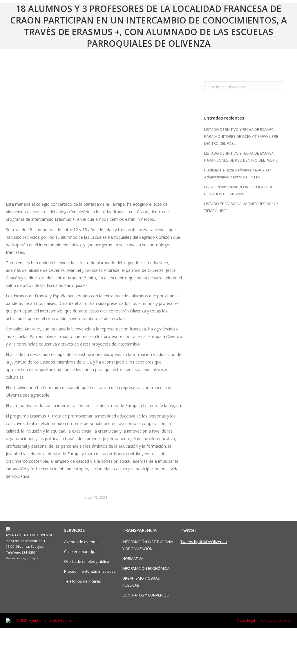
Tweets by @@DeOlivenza (203, 541)
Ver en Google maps (22, 558)
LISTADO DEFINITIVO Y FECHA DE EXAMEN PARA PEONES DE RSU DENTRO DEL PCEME (241, 157)
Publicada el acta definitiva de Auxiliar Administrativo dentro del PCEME (237, 173)
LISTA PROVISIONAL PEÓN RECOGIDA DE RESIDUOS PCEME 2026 (238, 190)
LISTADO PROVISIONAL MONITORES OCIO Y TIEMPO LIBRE (241, 207)
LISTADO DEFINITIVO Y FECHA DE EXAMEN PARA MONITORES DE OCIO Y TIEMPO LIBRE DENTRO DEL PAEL (241, 136)
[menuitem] (246, 620)
